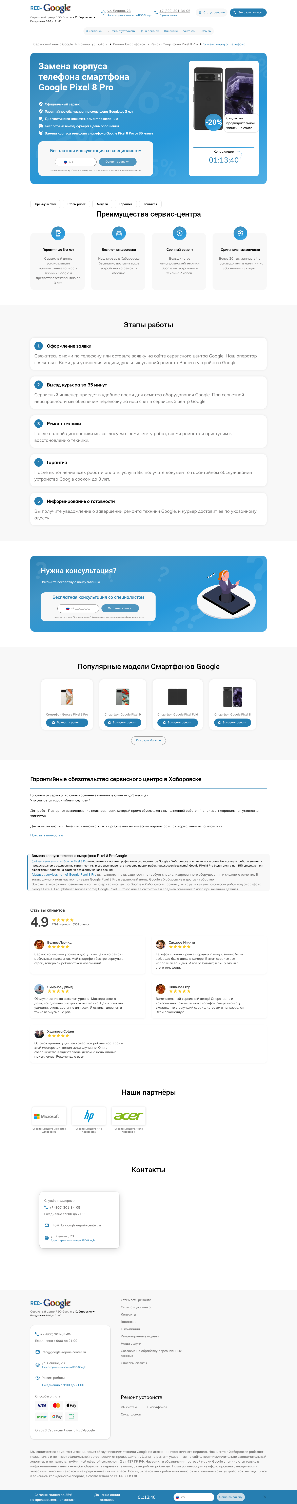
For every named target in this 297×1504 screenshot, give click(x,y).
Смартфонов (157, 1407)
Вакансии (171, 31)
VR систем (129, 1407)
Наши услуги (131, 1343)
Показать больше (148, 740)
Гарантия (125, 204)
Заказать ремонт (69, 722)
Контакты (189, 31)
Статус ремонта (214, 12)
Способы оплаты (134, 1363)
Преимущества (45, 204)
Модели (102, 204)
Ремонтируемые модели (140, 1336)
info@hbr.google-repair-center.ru (76, 1225)
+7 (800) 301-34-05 (175, 11)
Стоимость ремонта (136, 1300)
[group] (49, 1120)
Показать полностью (46, 835)
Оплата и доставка (136, 1307)
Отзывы (205, 31)
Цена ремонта (149, 31)
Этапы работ (76, 204)
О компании (94, 31)
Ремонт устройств (123, 31)
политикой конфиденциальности (125, 170)
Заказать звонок (250, 12)
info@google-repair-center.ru (64, 1352)
